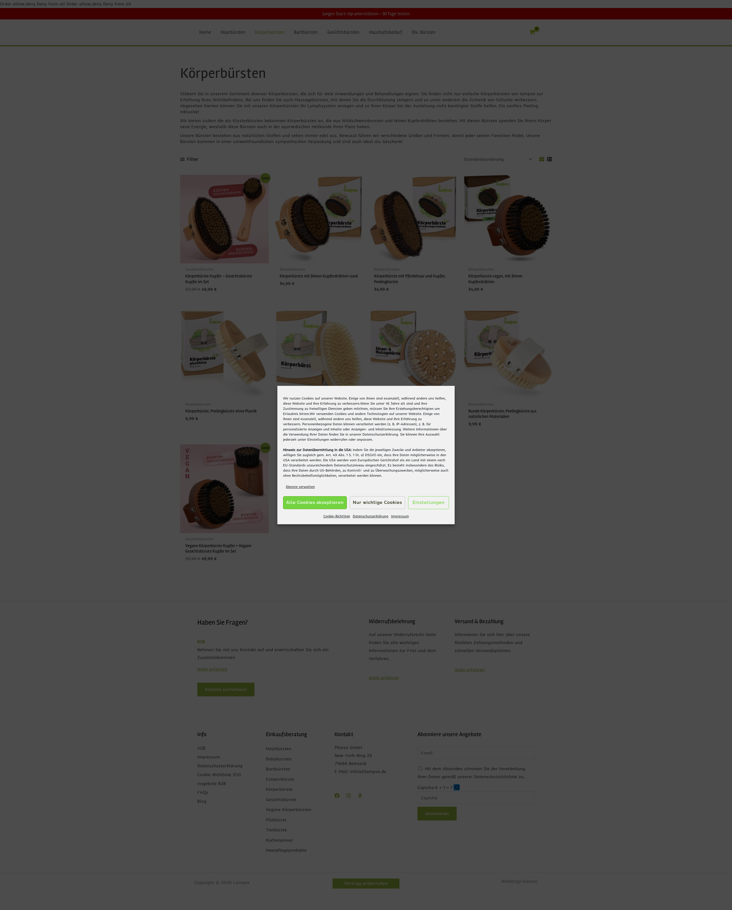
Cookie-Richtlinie (336, 516)
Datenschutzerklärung (380, 434)
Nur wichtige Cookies (377, 502)
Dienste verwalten (300, 486)
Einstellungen (318, 439)
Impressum (400, 516)
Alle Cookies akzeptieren (315, 502)
